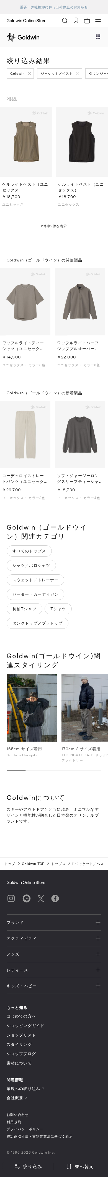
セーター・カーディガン (35, 594)
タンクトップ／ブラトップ (37, 623)
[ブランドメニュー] (98, 37)
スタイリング (19, 1044)
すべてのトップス (29, 550)
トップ (9, 863)
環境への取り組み (23, 1088)
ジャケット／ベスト (57, 73)
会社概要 (15, 1097)
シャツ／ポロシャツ (31, 565)
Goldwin (17, 73)
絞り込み (32, 1166)
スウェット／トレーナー (35, 579)
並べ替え (84, 1166)
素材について (19, 1063)
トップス (58, 863)
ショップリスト (21, 1035)
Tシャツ (58, 608)
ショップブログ (21, 1053)
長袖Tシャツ (24, 608)
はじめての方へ (21, 1016)
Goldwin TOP (33, 863)
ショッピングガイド (25, 1025)
